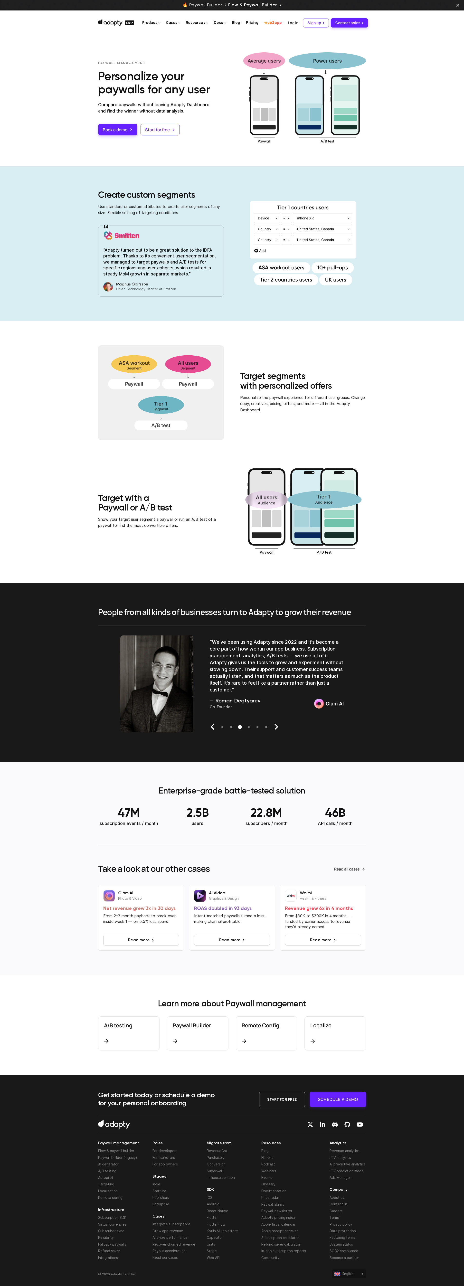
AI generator (108, 1164)
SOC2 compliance (344, 1251)
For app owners (165, 1164)
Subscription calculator (280, 1238)
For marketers (163, 1157)
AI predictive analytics (348, 1164)
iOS (209, 1197)
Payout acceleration (169, 1251)
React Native (217, 1211)
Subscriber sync (111, 1231)
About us (337, 1197)
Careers (336, 1211)
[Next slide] (276, 727)
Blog (236, 23)
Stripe (212, 1251)
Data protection (343, 1231)
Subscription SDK (112, 1217)
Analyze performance (170, 1237)
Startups (159, 1191)
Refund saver (109, 1251)
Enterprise (160, 1204)
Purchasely (216, 1157)
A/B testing (107, 1171)
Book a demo (115, 129)
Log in (293, 22)
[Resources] (207, 23)
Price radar (270, 1197)
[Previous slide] (213, 727)
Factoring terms (342, 1237)
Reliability (106, 1237)
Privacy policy (341, 1224)
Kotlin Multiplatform (222, 1231)
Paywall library (272, 1204)
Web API (213, 1258)
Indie (156, 1184)
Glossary (268, 1184)
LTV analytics (340, 1157)
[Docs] (225, 23)
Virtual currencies (112, 1224)
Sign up (314, 22)
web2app (273, 23)
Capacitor (215, 1237)
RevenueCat (217, 1151)
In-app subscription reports (283, 1251)
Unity (211, 1244)
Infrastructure (111, 1210)
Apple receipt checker (279, 1231)
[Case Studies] (179, 23)
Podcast (268, 1164)
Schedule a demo (338, 1099)
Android (213, 1204)
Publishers (160, 1197)
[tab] (222, 727)
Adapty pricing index (278, 1217)
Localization (108, 1191)
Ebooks (267, 1157)
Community (270, 1258)
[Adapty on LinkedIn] (322, 1124)
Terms (335, 1217)
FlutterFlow (216, 1224)
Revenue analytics (345, 1151)
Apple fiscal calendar (278, 1224)
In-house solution (221, 1177)
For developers (164, 1151)
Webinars (268, 1171)
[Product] (159, 23)
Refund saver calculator (280, 1244)
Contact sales (347, 22)
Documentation (273, 1191)
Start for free (157, 129)
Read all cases (347, 869)
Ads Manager (340, 1177)
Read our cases (165, 1257)
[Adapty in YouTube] (359, 1124)
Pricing (252, 23)
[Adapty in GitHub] (347, 1124)
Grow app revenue (167, 1231)
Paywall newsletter (276, 1211)
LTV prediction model (347, 1171)
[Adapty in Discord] (335, 1124)
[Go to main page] (110, 23)
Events (267, 1177)
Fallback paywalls (112, 1244)
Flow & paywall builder (116, 1151)
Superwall (215, 1171)
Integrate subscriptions (171, 1224)
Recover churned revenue (173, 1244)
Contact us (339, 1204)
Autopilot (105, 1177)
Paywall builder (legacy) (117, 1157)
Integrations (108, 1258)
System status (341, 1244)
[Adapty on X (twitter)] (310, 1124)
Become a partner (344, 1258)
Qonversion (216, 1164)
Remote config (110, 1197)
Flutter (212, 1217)
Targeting (106, 1184)
